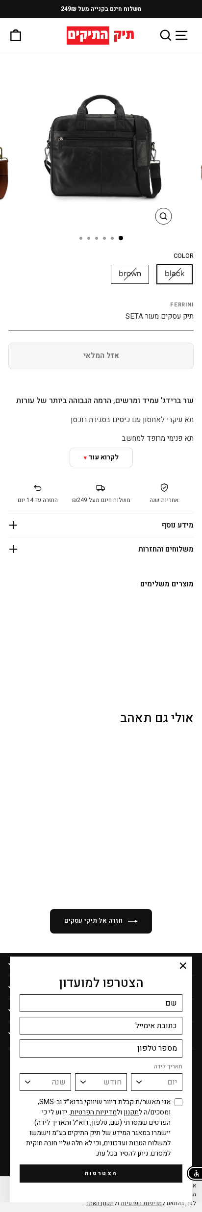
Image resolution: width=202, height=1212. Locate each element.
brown (130, 273)
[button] (194, 1173)
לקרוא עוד (103, 457)
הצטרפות (101, 1173)
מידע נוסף (178, 525)
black (174, 273)
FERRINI (182, 305)
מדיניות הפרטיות (93, 1112)
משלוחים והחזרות (166, 549)
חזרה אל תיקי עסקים (94, 920)
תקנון (131, 1112)
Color (184, 256)
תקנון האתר (100, 1203)
